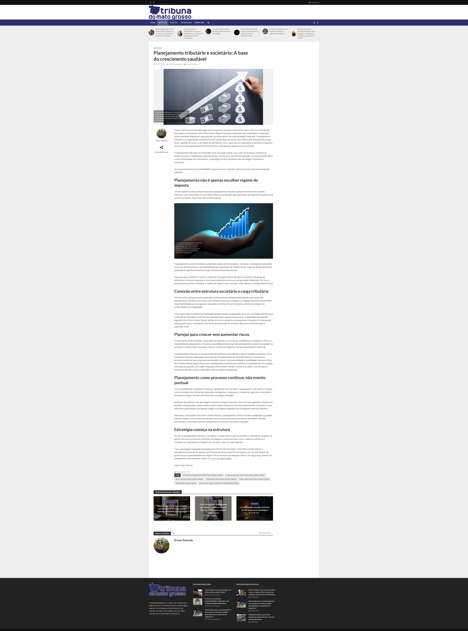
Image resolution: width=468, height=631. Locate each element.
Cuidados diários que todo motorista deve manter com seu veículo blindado (261, 617)
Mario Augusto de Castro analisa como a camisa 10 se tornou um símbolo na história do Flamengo (165, 32)
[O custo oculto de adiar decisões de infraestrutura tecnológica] (208, 31)
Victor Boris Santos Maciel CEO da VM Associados (219, 483)
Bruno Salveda (161, 141)
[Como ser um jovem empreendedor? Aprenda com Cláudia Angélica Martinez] (197, 601)
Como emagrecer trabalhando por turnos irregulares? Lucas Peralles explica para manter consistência (193, 33)
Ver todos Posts (265, 533)
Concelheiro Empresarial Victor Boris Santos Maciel (202, 475)
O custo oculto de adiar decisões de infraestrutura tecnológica (221, 31)
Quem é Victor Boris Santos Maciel (189, 479)
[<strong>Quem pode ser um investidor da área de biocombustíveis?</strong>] (197, 592)
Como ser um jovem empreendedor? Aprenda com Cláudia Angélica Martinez (217, 601)
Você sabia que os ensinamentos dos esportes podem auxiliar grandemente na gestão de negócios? (218, 613)
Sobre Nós (199, 22)
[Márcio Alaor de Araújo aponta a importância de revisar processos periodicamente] (237, 32)
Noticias (163, 22)
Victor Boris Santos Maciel (186, 483)
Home (152, 22)
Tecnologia (185, 22)
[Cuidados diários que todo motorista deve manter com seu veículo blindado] (241, 617)
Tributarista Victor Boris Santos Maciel (221, 479)
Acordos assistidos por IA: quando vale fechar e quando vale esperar (278, 31)
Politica (173, 22)
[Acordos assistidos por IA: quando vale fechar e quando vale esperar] (265, 31)
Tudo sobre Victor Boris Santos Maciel (254, 479)
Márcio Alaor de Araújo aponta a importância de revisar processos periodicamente (249, 32)
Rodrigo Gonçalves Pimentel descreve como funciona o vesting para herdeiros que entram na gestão (306, 33)
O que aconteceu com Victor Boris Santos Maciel (245, 475)
